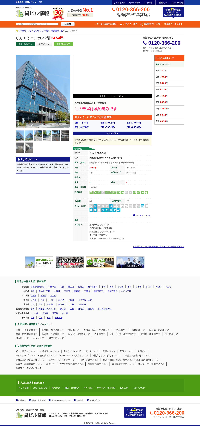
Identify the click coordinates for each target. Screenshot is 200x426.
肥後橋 (43, 295)
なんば (148, 287)
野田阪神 (58, 318)
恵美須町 (82, 304)
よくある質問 (119, 2)
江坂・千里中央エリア (26, 330)
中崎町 (57, 291)
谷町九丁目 (126, 291)
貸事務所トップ (25, 31)
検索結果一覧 (57, 31)
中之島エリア (120, 330)
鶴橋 (32, 318)
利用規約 (80, 400)
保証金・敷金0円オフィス (137, 355)
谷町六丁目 (112, 291)
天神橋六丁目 (44, 291)
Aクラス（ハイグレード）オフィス (81, 351)
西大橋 (81, 309)
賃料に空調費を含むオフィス (30, 360)
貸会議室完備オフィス (123, 364)
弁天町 (51, 300)
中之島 (65, 313)
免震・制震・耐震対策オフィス (118, 360)
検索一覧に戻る (25, 44)
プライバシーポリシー (60, 400)
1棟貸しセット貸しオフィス (106, 355)
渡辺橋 (55, 313)
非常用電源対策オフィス (146, 360)
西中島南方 (92, 287)
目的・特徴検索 (72, 388)
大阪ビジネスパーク (47, 309)
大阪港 (71, 300)
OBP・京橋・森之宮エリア (123, 334)
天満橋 (87, 291)
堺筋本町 (50, 304)
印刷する (44, 44)
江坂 (62, 287)
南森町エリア (138, 330)
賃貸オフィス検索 (41, 31)
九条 (42, 300)
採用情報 (148, 2)
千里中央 (52, 287)
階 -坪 (161, 70)
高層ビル (50, 364)
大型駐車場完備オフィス (71, 364)
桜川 (40, 318)
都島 (32, 291)
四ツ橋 (53, 295)
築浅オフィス (126, 351)
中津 (103, 287)
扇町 (32, 304)
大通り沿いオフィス (49, 351)
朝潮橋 (61, 300)
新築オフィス (109, 351)
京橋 (32, 309)
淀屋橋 (120, 287)
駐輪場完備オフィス (97, 364)
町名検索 (56, 388)
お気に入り (64, 44)
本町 (129, 287)
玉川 (48, 318)
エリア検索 (23, 388)
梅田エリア (73, 330)
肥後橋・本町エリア (150, 334)
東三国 (71, 287)
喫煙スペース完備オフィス (29, 368)
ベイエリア (38, 338)
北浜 (40, 304)
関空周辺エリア (56, 338)
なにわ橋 (34, 313)
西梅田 (33, 295)
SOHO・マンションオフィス (62, 360)
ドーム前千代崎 (104, 309)
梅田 (111, 287)
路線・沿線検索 (40, 388)
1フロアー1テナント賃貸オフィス (71, 355)
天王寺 (168, 287)
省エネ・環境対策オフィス (29, 364)
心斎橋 (138, 287)
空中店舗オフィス (90, 360)
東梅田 (67, 291)
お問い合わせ (177, 2)
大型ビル (142, 351)
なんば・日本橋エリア (79, 334)
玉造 (72, 309)
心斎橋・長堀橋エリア (53, 334)
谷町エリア (99, 334)
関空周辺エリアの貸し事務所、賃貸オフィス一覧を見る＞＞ (158, 247)
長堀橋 (61, 304)
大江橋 (45, 313)
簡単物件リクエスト (173, 24)
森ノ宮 (63, 309)
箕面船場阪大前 (37, 287)
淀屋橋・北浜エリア (159, 330)
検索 (67, 24)
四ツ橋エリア (171, 334)
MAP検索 (88, 388)
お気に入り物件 (130, 24)
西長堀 (91, 309)
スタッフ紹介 (134, 2)
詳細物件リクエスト (153, 24)
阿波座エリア (22, 338)
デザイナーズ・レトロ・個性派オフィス (35, 355)
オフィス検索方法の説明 (106, 24)
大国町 (158, 287)
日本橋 (71, 304)
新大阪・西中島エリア (53, 330)
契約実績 (124, 388)
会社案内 (163, 2)
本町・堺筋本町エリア (26, 334)
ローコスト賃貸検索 (106, 388)
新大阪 (81, 287)
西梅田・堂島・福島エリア (97, 330)
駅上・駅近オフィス (25, 351)
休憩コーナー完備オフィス (151, 364)
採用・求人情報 (38, 400)
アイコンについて (142, 215)
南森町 (77, 291)
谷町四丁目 (99, 291)
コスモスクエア (85, 300)
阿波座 (33, 300)
